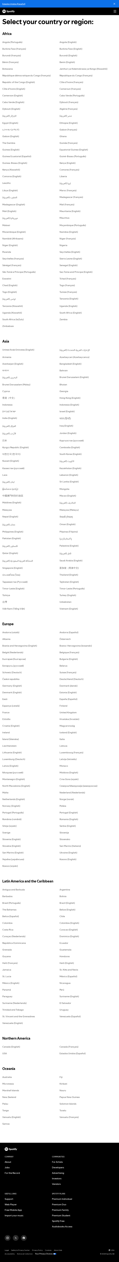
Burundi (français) (11, 55)
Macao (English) (67, 495)
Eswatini (6, 278)
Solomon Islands (67, 1103)
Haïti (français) (10, 963)
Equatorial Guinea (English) (73, 149)
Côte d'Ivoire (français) (71, 82)
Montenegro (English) (13, 779)
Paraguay (7, 996)
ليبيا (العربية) (65, 183)
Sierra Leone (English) (70, 258)
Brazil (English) (67, 902)
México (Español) (68, 976)
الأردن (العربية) (9, 433)
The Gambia (8, 143)
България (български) (14, 659)
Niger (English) (10, 245)
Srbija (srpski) (9, 825)
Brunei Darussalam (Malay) (16, 384)
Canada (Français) (68, 1046)
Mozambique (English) (14, 231)
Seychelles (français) (13, 258)
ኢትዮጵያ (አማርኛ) (10, 129)
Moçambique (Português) (72, 225)
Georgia (63, 391)
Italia (62, 739)
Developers (58, 1167)
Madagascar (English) (13, 204)
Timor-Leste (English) (13, 588)
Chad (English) (9, 285)
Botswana (7, 68)
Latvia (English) (10, 765)
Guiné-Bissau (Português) (72, 156)
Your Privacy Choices (44, 1254)
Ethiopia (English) (68, 122)
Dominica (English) (69, 936)
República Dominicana (14, 943)
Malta (5, 792)
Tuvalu (62, 1110)
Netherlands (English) (13, 799)
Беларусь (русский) (13, 665)
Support (9, 1198)
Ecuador (63, 943)
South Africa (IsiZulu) (13, 319)
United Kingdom (68, 712)
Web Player (11, 1204)
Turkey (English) (67, 595)
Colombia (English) (69, 923)
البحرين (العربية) (9, 377)
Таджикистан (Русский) (15, 581)
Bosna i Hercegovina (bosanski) (75, 645)
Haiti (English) (66, 963)
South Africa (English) (70, 312)
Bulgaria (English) (68, 659)
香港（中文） (9, 397)
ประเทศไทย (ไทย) (11, 574)
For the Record (12, 1173)
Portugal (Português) (13, 812)
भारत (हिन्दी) (65, 418)
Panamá (6, 989)
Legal (7, 1250)
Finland (63, 705)
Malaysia (7, 509)
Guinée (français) (68, 143)
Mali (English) (9, 211)
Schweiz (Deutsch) (12, 672)
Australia (7, 1077)
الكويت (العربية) (66, 461)
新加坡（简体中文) (69, 567)
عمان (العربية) (8, 524)
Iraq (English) (66, 425)
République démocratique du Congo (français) (26, 75)
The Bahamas (9, 909)
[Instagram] (7, 1238)
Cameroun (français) (70, 88)
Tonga (5, 1110)
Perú (61, 989)
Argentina (64, 889)
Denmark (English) (12, 692)
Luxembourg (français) (71, 752)
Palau (5, 1103)
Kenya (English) (67, 163)
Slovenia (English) (11, 839)
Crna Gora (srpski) (69, 779)
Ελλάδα (6, 719)
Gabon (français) (68, 129)
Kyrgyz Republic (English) (15, 447)
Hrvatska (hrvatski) (69, 719)
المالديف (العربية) (67, 502)
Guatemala (65, 949)
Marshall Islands (10, 1090)
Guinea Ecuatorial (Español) (16, 156)
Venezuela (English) (12, 1023)
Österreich (65, 639)
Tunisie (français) (68, 292)
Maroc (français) (67, 190)
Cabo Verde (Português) (71, 95)
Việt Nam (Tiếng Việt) (13, 608)
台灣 (4, 601)
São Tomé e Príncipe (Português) (19, 271)
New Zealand (9, 1097)
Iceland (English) (68, 732)
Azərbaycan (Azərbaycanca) (74, 357)
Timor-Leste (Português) (72, 588)
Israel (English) (67, 411)
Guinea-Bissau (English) (14, 163)
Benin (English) (67, 62)
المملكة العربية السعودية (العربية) (17, 560)
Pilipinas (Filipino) (68, 531)
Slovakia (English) (11, 845)
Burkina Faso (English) (70, 48)
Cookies (48, 1250)
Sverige (6, 832)
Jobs (7, 1167)
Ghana (63, 136)
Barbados (7, 896)
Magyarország (67, 725)
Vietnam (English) (68, 608)
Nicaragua (65, 983)
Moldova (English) (68, 772)
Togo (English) (9, 292)
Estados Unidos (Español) (13, 3)
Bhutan (63, 384)
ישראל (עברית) (9, 411)
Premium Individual (62, 1198)
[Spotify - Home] (8, 11)
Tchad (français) (67, 278)
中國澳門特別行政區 (12, 495)
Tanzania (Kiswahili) (12, 306)
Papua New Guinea (69, 1097)
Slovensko (64, 839)
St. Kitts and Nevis (68, 969)
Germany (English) (12, 685)
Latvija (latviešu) (68, 759)
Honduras (64, 956)
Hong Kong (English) (69, 397)
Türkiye (6, 595)
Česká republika (10, 679)
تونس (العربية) (9, 298)
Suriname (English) (69, 996)
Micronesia (8, 1083)
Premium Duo (59, 1204)
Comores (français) (69, 169)
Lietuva (63, 745)
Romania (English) (68, 819)
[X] (16, 1238)
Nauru (62, 1090)
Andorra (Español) (68, 632)
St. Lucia (6, 976)
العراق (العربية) (9, 426)
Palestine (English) (69, 545)
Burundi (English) (68, 55)
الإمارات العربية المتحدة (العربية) (74, 350)
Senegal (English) (68, 265)
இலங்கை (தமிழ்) (10, 489)
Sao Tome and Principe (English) (75, 271)
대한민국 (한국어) (11, 454)
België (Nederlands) (12, 652)
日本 (4, 440)
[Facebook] (24, 1238)
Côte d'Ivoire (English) (13, 88)
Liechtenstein (9, 745)
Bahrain (63, 370)
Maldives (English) (11, 502)
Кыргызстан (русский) (71, 440)
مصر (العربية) (65, 115)
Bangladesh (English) (70, 363)
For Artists (57, 1161)
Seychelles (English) (69, 251)
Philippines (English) (12, 531)
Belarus (63, 665)
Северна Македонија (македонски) (78, 785)
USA (4, 1053)
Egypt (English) (10, 122)
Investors (56, 1178)
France (5, 712)
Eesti (4, 699)
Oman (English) (67, 524)
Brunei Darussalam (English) (74, 377)
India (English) (9, 418)
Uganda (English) (68, 306)
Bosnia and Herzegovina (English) (19, 645)
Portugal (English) (68, 812)
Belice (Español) (10, 916)
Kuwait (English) (10, 460)
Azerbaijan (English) (12, 363)
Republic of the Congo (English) (18, 82)
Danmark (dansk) (68, 685)
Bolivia (62, 896)
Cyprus (6, 391)
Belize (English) (67, 909)
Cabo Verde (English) (13, 102)
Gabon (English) (10, 136)
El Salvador (65, 1003)
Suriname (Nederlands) (14, 1003)
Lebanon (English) (68, 474)
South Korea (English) (70, 454)
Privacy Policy (37, 1250)
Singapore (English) (12, 567)
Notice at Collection (25, 1254)
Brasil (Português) (11, 902)
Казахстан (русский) (13, 468)
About (8, 1161)
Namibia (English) (68, 231)
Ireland (6, 732)
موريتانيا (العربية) (10, 218)
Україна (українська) (13, 859)
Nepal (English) (10, 516)
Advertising (58, 1173)
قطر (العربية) (65, 553)
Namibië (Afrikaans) (12, 238)
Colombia (7, 923)
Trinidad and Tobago (13, 1009)
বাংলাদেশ (5, 370)
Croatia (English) (11, 725)
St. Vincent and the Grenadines (18, 1016)
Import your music (14, 1215)
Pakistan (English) (11, 538)
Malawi (6, 225)
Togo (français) (67, 285)
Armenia (6, 357)
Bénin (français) (10, 62)
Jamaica (6, 969)
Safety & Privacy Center (20, 1250)
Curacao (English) (68, 929)
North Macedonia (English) (16, 785)
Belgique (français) (69, 652)
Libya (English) (10, 190)
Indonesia (7, 404)
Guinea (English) (10, 149)
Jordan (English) (67, 433)
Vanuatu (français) (69, 1117)
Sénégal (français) (11, 265)
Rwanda (6, 251)
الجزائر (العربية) (9, 115)
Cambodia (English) (69, 447)
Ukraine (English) (68, 852)
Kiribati (63, 1083)
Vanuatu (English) (11, 1117)
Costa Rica (7, 929)
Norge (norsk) (66, 799)
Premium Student (61, 1215)
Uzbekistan (65, 601)
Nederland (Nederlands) (72, 792)
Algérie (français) (68, 108)
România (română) (11, 819)
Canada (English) (11, 1046)
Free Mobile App (13, 1210)
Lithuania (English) (12, 752)
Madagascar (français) (71, 197)
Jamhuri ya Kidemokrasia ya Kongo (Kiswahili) (83, 68)
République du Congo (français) (75, 75)
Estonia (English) (68, 692)
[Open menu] (115, 11)
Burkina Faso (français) (14, 48)
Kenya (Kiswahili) (11, 169)
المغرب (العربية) (9, 197)
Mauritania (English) (69, 211)
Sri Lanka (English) (69, 481)
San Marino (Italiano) (70, 845)
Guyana (6, 956)
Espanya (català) (11, 705)
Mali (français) (66, 204)
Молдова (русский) (12, 772)
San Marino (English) (13, 852)
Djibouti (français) (68, 102)
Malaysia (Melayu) (69, 509)
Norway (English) (11, 805)
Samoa (6, 1123)
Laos (4, 474)
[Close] (114, 3)
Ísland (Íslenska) (10, 739)
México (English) (10, 983)
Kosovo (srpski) (10, 865)
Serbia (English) (67, 825)
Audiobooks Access (62, 1226)
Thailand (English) (68, 574)
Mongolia (64, 489)
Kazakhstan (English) (70, 468)
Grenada (7, 949)
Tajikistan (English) (69, 581)
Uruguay (64, 1009)
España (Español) (68, 699)
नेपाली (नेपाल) (66, 517)
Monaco (63, 765)
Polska (62, 805)
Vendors (56, 1184)
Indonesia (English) (69, 404)
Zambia (63, 319)
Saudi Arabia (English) (70, 560)
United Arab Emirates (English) (18, 349)
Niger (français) (67, 238)
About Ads (58, 1250)
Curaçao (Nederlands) (13, 936)
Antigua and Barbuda (13, 889)
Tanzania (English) (68, 298)
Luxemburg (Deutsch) (13, 759)
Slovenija (64, 832)
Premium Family (60, 1210)
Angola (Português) (12, 42)
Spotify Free (58, 1221)
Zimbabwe (8, 326)
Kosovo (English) (67, 859)
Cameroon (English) (12, 95)
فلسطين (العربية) (10, 546)
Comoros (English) (11, 176)
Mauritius (64, 217)
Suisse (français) (67, 672)
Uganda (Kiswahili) (12, 312)
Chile (62, 916)
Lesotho (6, 183)
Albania (6, 639)
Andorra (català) (10, 632)
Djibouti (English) (11, 108)
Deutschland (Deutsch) (71, 679)
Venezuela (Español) (70, 1016)
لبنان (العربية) (8, 481)
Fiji (61, 1077)
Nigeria (63, 245)
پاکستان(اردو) (65, 538)
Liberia (63, 176)
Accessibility (10, 1254)
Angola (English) (67, 42)
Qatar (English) (10, 553)
